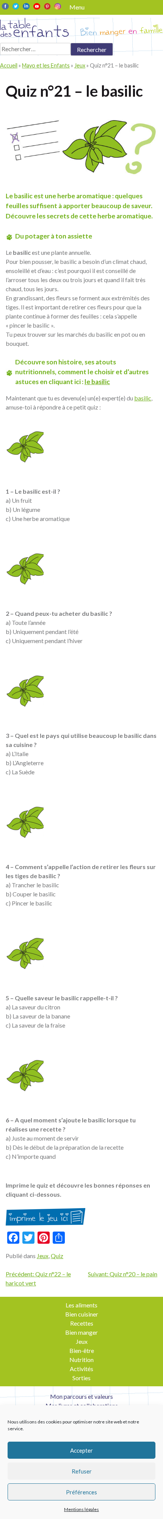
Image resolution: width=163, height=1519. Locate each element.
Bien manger (81, 1332)
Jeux (79, 65)
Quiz (57, 1255)
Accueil (8, 65)
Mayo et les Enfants (46, 65)
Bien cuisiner (81, 1314)
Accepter (81, 1450)
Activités (81, 1368)
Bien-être (81, 1350)
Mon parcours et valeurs (81, 1396)
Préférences (81, 1492)
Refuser (82, 1471)
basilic (142, 398)
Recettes (81, 1323)
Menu (77, 7)
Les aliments (81, 1305)
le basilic (97, 382)
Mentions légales (81, 1509)
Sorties (81, 1377)
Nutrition (81, 1359)
